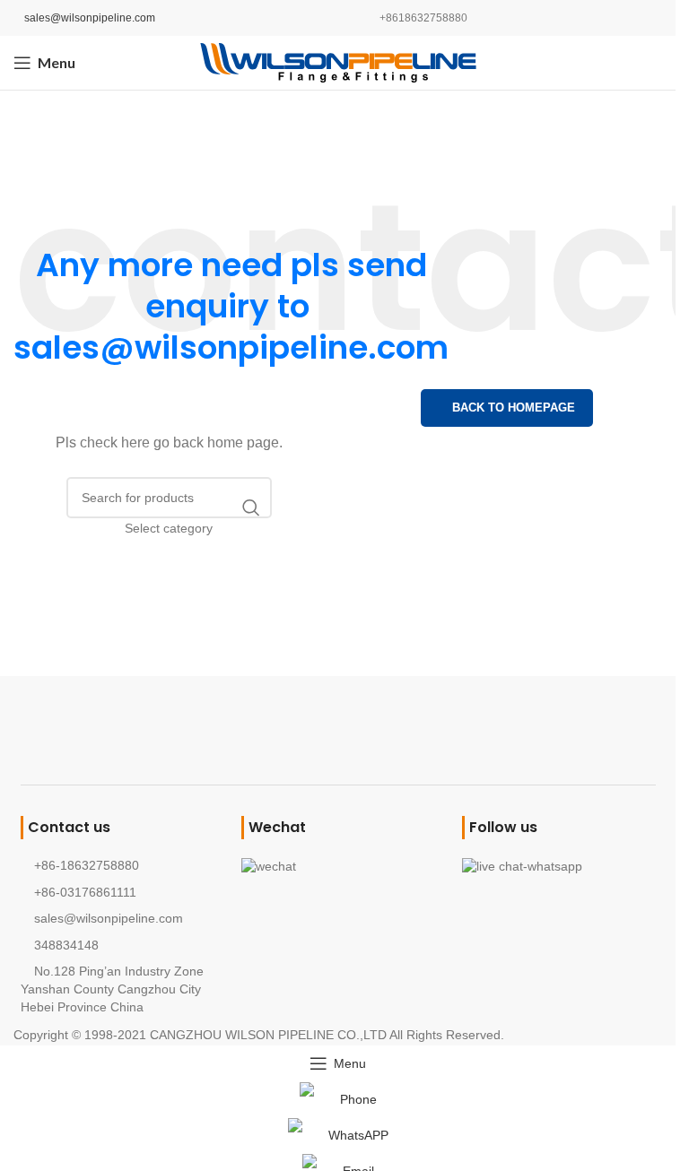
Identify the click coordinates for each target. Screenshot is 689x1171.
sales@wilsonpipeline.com (89, 18)
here (135, 442)
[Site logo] (338, 62)
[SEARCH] (251, 507)
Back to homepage (513, 407)
